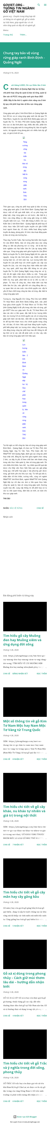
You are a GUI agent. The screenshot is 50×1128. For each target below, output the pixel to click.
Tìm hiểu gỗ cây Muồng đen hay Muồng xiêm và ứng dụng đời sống (22, 639)
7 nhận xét (18, 844)
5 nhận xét (18, 926)
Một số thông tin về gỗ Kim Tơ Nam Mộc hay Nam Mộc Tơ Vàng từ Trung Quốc (25, 725)
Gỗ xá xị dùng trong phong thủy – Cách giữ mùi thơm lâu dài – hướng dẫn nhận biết (24, 980)
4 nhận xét (18, 1015)
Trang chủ (8, 34)
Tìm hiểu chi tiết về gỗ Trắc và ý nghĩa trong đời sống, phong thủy (25, 1067)
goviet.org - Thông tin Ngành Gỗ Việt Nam (19, 8)
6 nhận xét (18, 1101)
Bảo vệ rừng (16, 508)
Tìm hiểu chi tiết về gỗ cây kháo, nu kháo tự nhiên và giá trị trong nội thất (24, 810)
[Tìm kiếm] (38, 4)
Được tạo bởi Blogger (27, 1116)
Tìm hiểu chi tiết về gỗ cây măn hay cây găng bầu (24, 894)
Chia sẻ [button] (40, 508)
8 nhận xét (18, 759)
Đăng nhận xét (20, 673)
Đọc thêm (42, 673)
